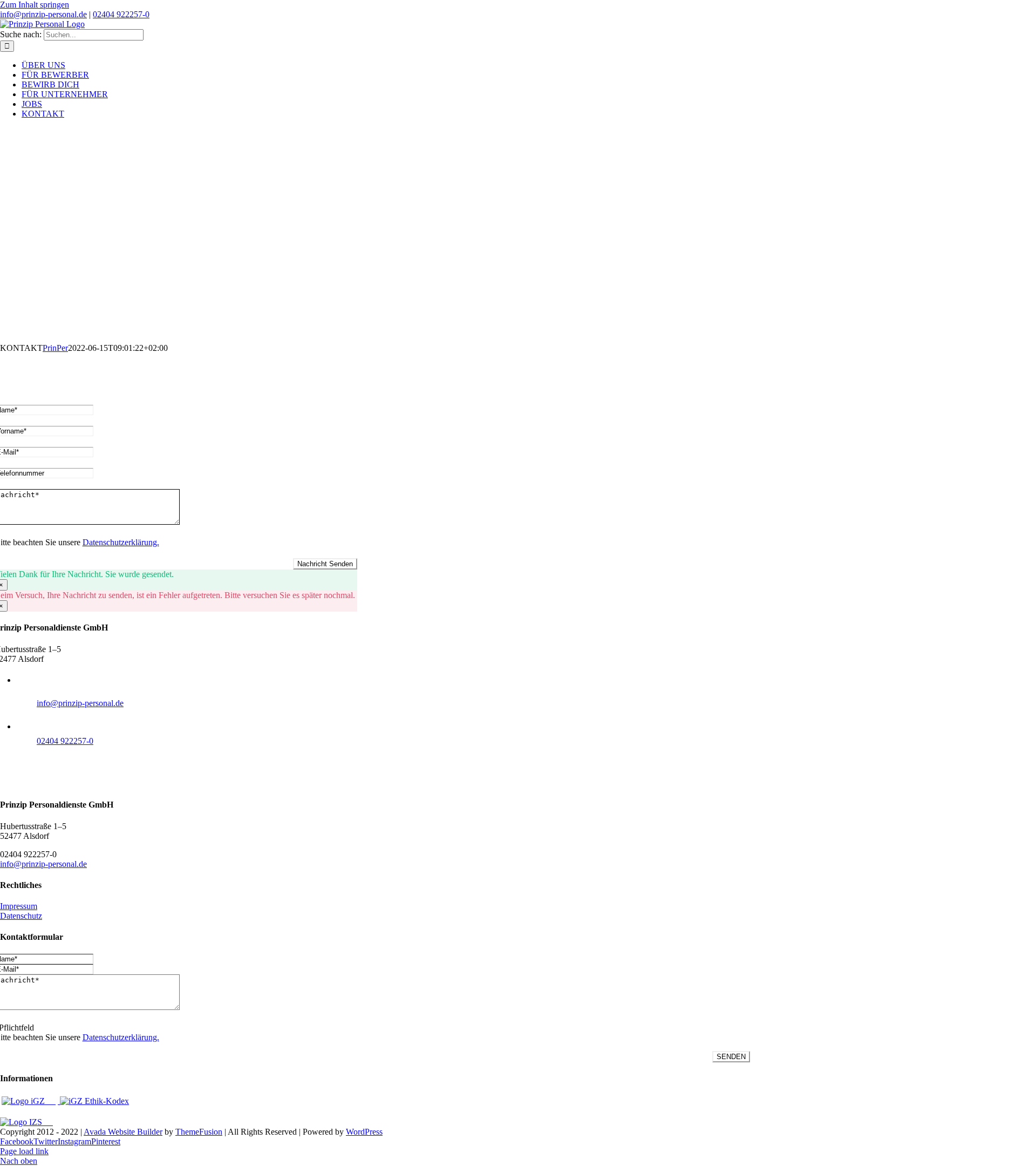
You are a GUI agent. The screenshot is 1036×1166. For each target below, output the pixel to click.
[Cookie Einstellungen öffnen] (24, 1152)
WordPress (364, 1131)
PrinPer (55, 347)
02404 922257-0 (121, 14)
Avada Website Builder (123, 1131)
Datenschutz (21, 915)
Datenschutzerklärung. (121, 542)
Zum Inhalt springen (34, 4)
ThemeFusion (198, 1131)
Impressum (18, 906)
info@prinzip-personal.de (43, 14)
